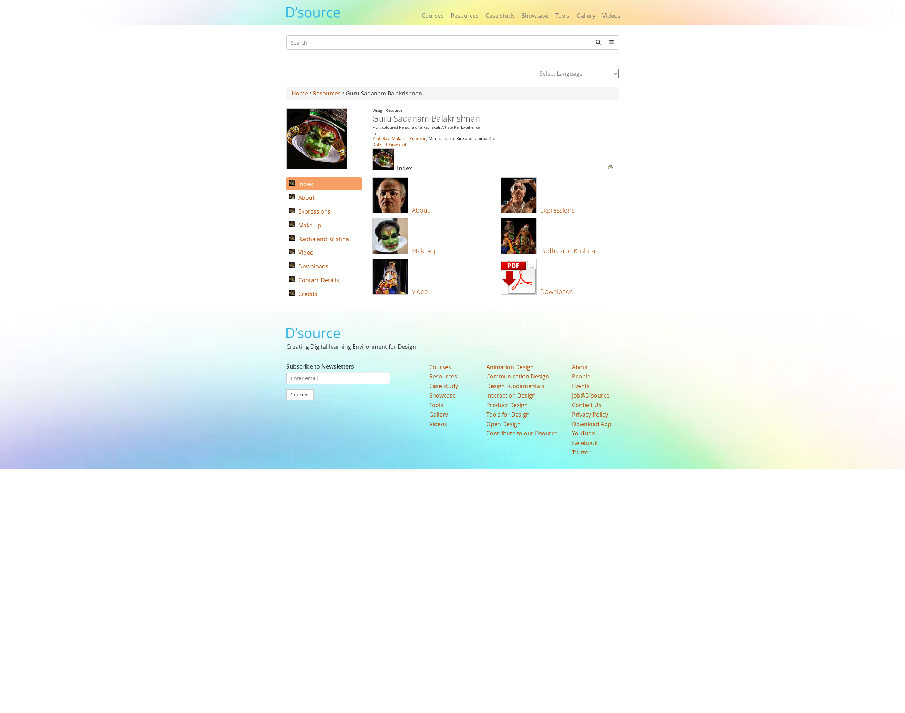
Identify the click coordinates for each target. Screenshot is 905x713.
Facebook (584, 443)
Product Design (507, 405)
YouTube (583, 433)
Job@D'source (590, 395)
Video (420, 291)
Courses (433, 15)
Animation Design (510, 367)
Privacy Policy (590, 414)
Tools (562, 15)
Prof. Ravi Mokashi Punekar (399, 138)
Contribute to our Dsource (521, 433)
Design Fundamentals (515, 386)
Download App (591, 424)
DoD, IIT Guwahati (390, 144)
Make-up (425, 251)
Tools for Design (508, 414)
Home (300, 93)
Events (581, 386)
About (421, 210)
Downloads (556, 291)
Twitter (581, 452)
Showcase (535, 15)
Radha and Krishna (567, 251)
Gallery (586, 15)
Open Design (503, 424)
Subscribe (300, 395)
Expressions (557, 210)
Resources (465, 15)
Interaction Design (511, 395)
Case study (500, 15)
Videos (611, 15)
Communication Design (517, 376)
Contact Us (586, 405)
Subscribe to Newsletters (320, 366)
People (581, 376)
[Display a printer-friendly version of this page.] (610, 166)
